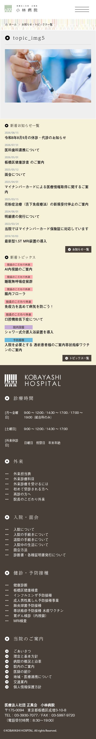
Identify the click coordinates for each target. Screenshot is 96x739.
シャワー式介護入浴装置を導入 (29, 331)
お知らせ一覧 (80, 249)
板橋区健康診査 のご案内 (24, 162)
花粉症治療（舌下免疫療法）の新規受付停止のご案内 (47, 204)
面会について (15, 174)
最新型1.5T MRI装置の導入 (26, 241)
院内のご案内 (24, 666)
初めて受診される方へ (31, 488)
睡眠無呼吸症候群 (19, 281)
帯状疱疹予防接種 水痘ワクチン (39, 610)
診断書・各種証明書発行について (40, 554)
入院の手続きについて (31, 534)
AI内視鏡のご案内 (18, 269)
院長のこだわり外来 (29, 499)
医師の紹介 (22, 671)
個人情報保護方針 (27, 686)
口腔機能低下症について (24, 319)
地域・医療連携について (33, 676)
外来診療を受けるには (31, 483)
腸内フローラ (15, 293)
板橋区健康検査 (26, 590)
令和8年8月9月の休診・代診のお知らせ (35, 137)
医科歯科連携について (22, 149)
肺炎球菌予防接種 (27, 605)
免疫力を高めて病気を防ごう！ (29, 306)
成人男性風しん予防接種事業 (36, 600)
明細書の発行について (22, 216)
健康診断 (20, 584)
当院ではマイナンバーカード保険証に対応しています (47, 228)
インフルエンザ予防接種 (33, 595)
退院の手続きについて (31, 539)
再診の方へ (22, 494)
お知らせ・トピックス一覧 (37, 24)
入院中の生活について (31, 544)
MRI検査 (20, 620)
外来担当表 (22, 473)
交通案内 (20, 681)
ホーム (13, 24)
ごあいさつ (22, 651)
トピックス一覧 (79, 358)
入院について (24, 529)
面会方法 (20, 549)
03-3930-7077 (26, 715)
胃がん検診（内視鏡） (31, 615)
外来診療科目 (24, 478)
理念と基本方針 (26, 656)
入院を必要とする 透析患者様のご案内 (35, 344)
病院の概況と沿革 (27, 661)
